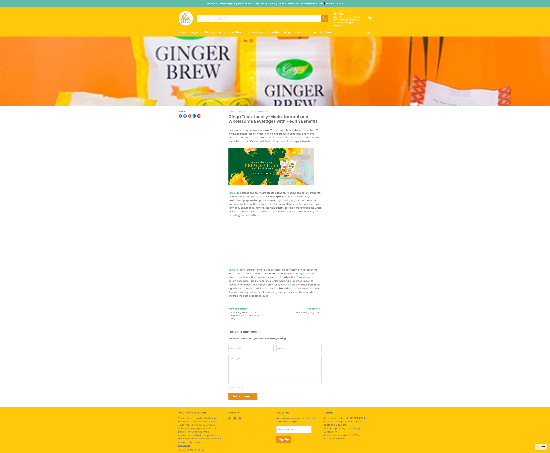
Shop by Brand (214, 32)
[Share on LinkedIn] (194, 116)
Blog (287, 32)
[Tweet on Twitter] (185, 116)
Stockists (273, 32)
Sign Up (284, 439)
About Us (300, 32)
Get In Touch (330, 417)
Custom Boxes (254, 32)
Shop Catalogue (188, 32)
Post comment (243, 396)
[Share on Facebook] (180, 116)
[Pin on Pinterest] (199, 116)
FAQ (328, 32)
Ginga (306, 130)
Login (368, 32)
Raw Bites (235, 32)
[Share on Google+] (189, 116)
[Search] (324, 18)
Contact (316, 32)
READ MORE (184, 445)
